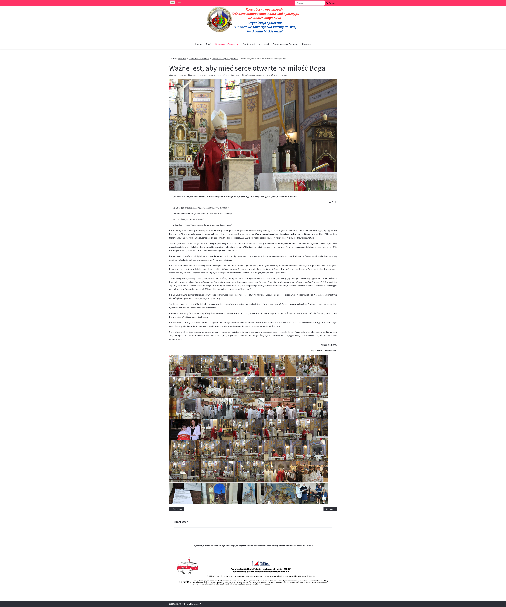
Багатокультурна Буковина (210, 75)
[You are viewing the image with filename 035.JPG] (248, 471)
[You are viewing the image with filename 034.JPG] (217, 471)
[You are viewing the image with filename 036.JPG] (280, 471)
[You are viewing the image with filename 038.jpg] (185, 493)
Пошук (332, 3)
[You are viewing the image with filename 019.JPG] (248, 408)
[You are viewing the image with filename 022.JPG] (185, 429)
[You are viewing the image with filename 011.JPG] (312, 365)
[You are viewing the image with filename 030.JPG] (248, 450)
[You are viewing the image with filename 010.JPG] (280, 365)
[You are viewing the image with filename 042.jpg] (312, 493)
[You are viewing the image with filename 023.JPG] (217, 429)
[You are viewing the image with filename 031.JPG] (280, 450)
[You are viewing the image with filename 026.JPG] (312, 429)
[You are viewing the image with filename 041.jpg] (280, 493)
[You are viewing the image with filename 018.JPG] (217, 408)
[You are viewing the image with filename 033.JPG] (185, 471)
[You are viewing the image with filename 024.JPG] (248, 429)
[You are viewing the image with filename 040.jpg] (248, 493)
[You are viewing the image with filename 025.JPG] (280, 429)
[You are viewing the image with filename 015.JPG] (280, 387)
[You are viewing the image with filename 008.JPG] (217, 365)
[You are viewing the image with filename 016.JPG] (312, 387)
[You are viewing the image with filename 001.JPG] (185, 365)
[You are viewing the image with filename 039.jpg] (217, 493)
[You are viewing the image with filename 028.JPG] (185, 450)
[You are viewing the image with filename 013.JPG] (217, 387)
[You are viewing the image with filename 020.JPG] (280, 408)
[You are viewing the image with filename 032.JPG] (312, 450)
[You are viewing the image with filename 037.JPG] (312, 471)
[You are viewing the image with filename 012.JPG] (185, 387)
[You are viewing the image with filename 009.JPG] (248, 365)
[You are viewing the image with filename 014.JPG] (248, 387)
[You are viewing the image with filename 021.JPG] (312, 408)
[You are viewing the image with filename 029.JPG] (217, 450)
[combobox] (310, 3)
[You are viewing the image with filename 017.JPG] (185, 408)
